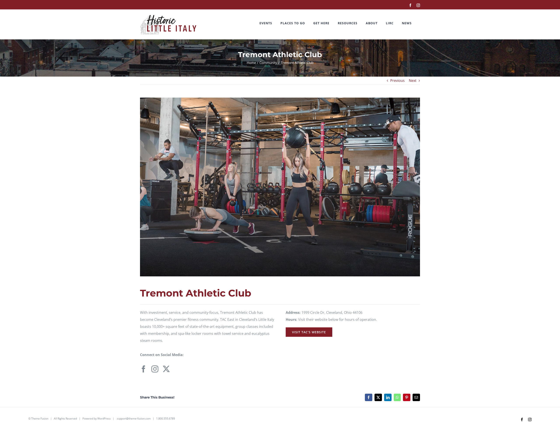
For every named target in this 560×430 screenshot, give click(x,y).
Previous (397, 80)
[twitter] (166, 368)
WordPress (104, 418)
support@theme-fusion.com (134, 418)
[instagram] (154, 368)
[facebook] (143, 368)
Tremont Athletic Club (195, 293)
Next (412, 80)
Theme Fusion (39, 418)
